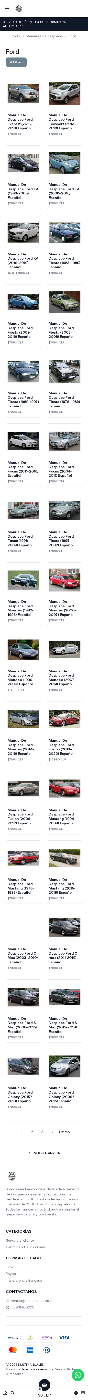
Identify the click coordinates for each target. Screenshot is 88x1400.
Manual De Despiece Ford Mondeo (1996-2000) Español (21, 677)
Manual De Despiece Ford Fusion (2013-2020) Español (61, 747)
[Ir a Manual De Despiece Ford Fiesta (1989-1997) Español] (23, 372)
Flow (9, 1267)
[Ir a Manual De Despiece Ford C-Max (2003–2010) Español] (23, 927)
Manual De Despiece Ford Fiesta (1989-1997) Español (23, 399)
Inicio (16, 36)
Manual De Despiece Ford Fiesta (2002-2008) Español (61, 330)
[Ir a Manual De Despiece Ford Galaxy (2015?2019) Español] (23, 1066)
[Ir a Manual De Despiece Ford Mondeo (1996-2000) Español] (23, 650)
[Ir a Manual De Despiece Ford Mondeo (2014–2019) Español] (23, 719)
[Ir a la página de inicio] (19, 9)
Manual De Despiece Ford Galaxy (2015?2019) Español (20, 1094)
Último (64, 1132)
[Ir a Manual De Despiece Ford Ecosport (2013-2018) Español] (64, 93)
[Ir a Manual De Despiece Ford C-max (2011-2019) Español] (64, 927)
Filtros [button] (18, 62)
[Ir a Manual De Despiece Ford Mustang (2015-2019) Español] (64, 858)
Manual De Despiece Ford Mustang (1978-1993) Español (21, 886)
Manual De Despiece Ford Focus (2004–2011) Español (61, 469)
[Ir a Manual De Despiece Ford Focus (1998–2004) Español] (23, 510)
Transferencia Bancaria (24, 1280)
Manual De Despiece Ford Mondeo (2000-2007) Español (62, 608)
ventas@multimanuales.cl (31, 1300)
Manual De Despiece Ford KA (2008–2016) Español (64, 191)
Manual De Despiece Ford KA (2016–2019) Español (23, 260)
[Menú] (7, 8)
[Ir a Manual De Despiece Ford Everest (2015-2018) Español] (23, 93)
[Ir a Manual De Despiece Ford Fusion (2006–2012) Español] (23, 789)
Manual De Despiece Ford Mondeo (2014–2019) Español (21, 747)
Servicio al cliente (20, 1240)
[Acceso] (76, 1391)
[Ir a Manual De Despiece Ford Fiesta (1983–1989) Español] (64, 233)
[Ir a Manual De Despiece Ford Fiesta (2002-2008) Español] (64, 302)
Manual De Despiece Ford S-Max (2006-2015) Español (22, 1025)
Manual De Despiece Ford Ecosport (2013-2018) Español (62, 121)
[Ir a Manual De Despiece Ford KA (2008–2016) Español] (64, 163)
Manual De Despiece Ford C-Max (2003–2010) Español (23, 955)
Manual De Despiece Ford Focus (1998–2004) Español (20, 538)
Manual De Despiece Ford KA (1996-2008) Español (23, 191)
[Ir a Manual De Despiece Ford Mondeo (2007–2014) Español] (64, 650)
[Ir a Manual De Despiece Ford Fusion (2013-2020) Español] (64, 719)
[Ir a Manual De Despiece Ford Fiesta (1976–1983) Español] (64, 372)
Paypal (11, 1273)
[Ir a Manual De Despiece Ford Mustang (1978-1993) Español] (23, 858)
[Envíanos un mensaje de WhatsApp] (78, 1375)
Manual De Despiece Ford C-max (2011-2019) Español (64, 955)
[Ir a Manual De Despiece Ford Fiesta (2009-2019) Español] (23, 302)
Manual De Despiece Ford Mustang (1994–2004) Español (62, 816)
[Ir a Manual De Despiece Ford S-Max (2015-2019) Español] (64, 997)
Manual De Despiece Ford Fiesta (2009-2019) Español (20, 330)
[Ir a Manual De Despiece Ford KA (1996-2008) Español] (23, 163)
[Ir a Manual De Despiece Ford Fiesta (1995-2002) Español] (64, 510)
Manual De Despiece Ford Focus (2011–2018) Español (23, 469)
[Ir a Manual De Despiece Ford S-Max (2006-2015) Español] (23, 997)
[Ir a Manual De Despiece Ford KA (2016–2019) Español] (23, 233)
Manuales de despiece (44, 36)
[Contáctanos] (83, 1391)
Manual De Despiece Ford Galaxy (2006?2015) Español (61, 1094)
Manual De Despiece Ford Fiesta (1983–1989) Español (64, 260)
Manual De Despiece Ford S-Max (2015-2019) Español (63, 1025)
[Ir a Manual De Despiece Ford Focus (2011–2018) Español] (23, 441)
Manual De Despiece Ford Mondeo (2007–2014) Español (62, 677)
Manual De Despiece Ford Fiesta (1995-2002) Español (61, 538)
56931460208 (22, 1307)
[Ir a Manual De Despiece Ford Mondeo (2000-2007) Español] (64, 580)
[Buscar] (13, 1391)
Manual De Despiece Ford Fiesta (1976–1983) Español (64, 399)
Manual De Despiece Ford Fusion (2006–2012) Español (20, 816)
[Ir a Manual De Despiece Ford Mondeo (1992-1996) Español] (23, 580)
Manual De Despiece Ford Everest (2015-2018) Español (20, 121)
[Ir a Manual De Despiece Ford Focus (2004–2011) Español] (64, 441)
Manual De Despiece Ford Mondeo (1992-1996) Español (20, 608)
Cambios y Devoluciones (26, 1247)
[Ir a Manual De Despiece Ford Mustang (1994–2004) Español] (64, 789)
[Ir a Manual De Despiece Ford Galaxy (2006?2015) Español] (64, 1066)
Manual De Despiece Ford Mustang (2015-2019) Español (62, 886)
